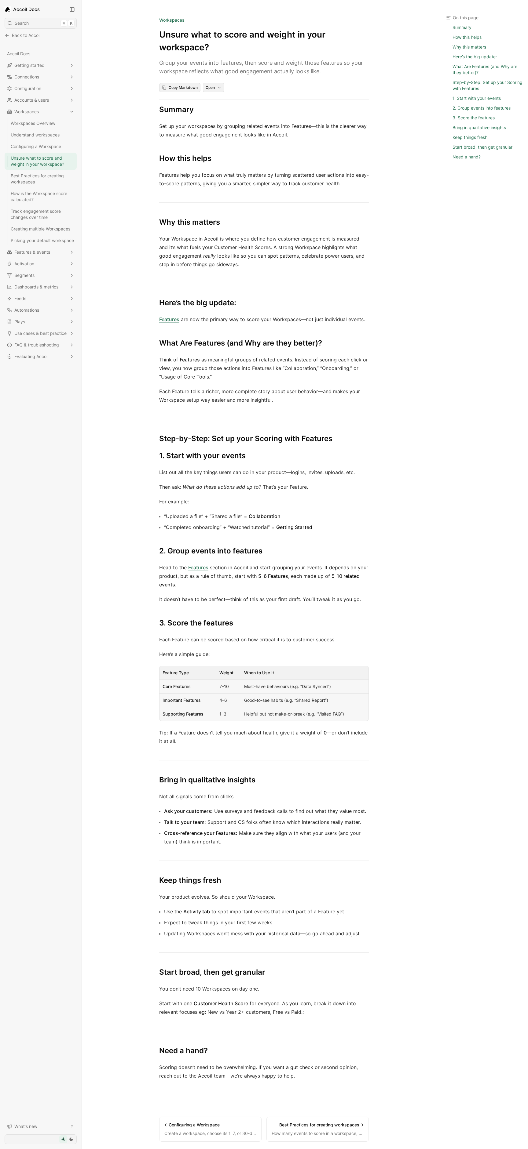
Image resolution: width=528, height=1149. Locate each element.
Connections (26, 76)
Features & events (32, 252)
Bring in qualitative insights (207, 779)
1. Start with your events (202, 455)
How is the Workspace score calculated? (39, 196)
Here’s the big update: (197, 302)
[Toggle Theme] (67, 1139)
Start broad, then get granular (212, 972)
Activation (24, 263)
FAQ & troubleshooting (36, 344)
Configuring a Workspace (36, 146)
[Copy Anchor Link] (198, 109)
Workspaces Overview (33, 123)
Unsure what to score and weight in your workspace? (37, 161)
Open (210, 87)
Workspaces (26, 111)
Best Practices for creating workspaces (37, 178)
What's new (25, 1126)
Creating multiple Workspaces (40, 228)
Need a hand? (183, 1050)
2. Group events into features (210, 550)
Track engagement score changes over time (36, 214)
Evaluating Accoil (31, 356)
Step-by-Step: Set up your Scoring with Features (245, 438)
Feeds (20, 298)
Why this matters (189, 222)
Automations (26, 310)
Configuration (27, 88)
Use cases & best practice (40, 333)
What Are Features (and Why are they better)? (240, 343)
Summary (176, 109)
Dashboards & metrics (36, 286)
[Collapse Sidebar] (72, 9)
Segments (24, 275)
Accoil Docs (18, 53)
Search (43, 23)
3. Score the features (196, 622)
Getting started (29, 65)
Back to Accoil (26, 35)
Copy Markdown (183, 87)
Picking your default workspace (42, 240)
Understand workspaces (35, 134)
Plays (19, 321)
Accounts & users (31, 100)
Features (169, 319)
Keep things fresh (190, 880)
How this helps (185, 158)
